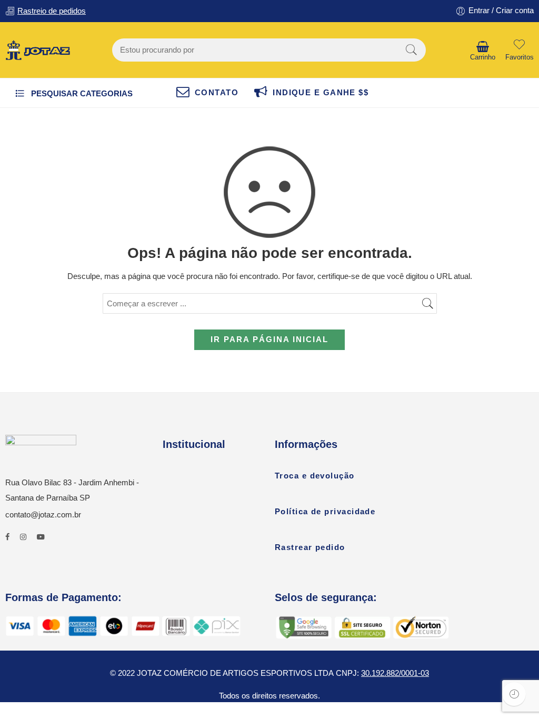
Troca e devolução (315, 476)
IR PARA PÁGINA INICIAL (269, 339)
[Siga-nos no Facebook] (7, 537)
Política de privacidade (325, 511)
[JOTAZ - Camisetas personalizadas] (37, 50)
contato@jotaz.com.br (43, 515)
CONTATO (216, 92)
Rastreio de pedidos (51, 11)
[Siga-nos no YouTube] (41, 537)
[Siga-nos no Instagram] (23, 537)
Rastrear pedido (310, 547)
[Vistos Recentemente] (514, 694)
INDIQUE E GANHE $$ (320, 92)
